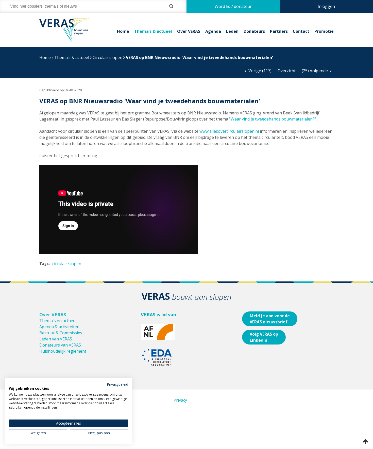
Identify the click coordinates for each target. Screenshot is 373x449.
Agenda (213, 31)
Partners (279, 31)
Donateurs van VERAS (60, 345)
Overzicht (287, 70)
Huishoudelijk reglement (62, 351)
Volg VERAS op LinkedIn (264, 337)
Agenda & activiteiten (59, 327)
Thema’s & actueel (153, 31)
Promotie (324, 31)
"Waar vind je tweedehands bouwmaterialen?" (272, 119)
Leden (232, 31)
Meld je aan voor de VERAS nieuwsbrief (270, 319)
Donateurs (254, 31)
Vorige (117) (259, 70)
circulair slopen (66, 263)
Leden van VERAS (55, 339)
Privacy (180, 400)
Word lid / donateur (233, 6)
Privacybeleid (117, 384)
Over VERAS (188, 31)
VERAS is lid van (158, 314)
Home (123, 31)
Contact (301, 31)
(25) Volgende (315, 70)
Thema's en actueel (57, 320)
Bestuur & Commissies (60, 333)
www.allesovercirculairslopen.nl (229, 131)
